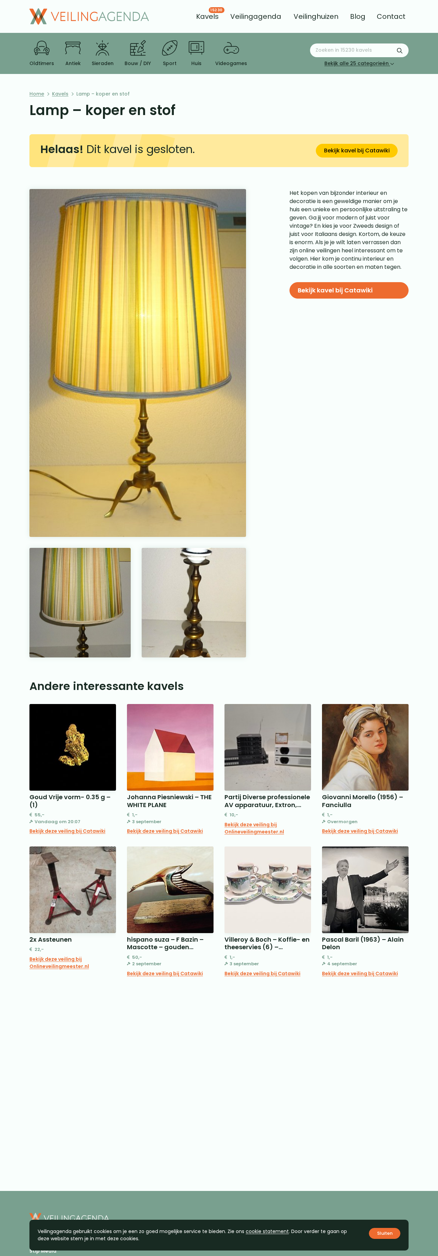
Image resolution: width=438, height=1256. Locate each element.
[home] (89, 16)
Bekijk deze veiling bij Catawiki (67, 831)
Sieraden (103, 63)
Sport (170, 63)
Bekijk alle (356, 63)
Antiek (73, 63)
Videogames (231, 63)
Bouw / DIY (138, 63)
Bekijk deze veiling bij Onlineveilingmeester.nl (254, 828)
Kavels (60, 93)
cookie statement (267, 1231)
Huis (196, 63)
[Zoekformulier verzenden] (400, 50)
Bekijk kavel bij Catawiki (357, 150)
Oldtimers (41, 63)
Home (36, 93)
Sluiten (384, 1233)
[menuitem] (207, 16)
